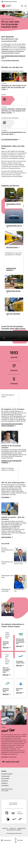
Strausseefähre (4, 785)
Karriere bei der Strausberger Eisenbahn (11, 461)
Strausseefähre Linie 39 (14, 226)
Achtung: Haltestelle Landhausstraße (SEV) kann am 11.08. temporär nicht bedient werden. (13, 111)
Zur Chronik (5, 497)
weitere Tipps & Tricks (12, 762)
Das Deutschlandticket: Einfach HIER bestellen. (9, 9)
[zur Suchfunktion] (22, 6)
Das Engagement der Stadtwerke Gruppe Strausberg (12, 425)
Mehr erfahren (6, 537)
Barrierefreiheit (21, 828)
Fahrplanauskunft (7, 840)
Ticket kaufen (20, 840)
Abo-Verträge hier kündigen (14, 830)
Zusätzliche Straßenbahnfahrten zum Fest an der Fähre (13, 133)
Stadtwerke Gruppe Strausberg (10, 1)
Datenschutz (12, 828)
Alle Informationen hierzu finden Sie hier (13, 57)
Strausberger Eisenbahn (7, 774)
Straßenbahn (4, 783)
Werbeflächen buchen (13, 291)
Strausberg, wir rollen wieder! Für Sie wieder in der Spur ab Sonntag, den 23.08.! (13, 87)
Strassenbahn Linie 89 (13, 204)
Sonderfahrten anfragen (11, 269)
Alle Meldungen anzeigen (9, 139)
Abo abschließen (5, 778)
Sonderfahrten (4, 781)
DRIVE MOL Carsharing (13, 314)
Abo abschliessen (12, 247)
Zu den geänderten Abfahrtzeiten (10, 60)
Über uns (6, 647)
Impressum (5, 828)
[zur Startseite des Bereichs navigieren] (6, 6)
